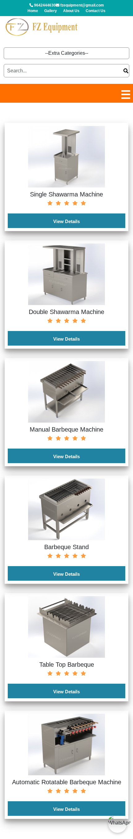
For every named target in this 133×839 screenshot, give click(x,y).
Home (33, 11)
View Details (66, 221)
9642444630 (44, 5)
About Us (71, 11)
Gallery (50, 11)
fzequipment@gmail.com (81, 5)
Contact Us (95, 11)
